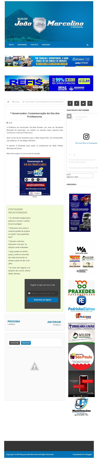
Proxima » (57, 325)
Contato (34, 45)
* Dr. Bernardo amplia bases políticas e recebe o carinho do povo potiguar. (19, 221)
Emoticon (26, 343)
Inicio (11, 45)
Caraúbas (70, 179)
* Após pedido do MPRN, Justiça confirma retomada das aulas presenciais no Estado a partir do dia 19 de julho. (19, 257)
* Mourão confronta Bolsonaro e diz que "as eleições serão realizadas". (18, 244)
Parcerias (46, 45)
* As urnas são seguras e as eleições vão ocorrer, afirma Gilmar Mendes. (19, 271)
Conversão (15, 343)
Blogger (89, 454)
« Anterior (11, 324)
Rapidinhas (22, 45)
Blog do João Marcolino (29, 454)
